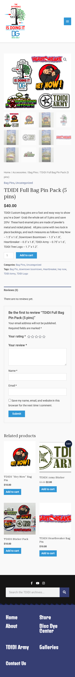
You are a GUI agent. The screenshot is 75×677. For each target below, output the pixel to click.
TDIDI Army (10, 273)
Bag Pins (33, 172)
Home (7, 172)
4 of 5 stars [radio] (40, 336)
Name (12, 370)
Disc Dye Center (48, 628)
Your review (17, 345)
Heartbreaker (50, 269)
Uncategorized (24, 182)
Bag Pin (14, 269)
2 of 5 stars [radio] (32, 336)
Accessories (19, 172)
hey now (62, 269)
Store (45, 617)
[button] (65, 59)
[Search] (64, 592)
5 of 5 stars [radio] (43, 336)
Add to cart (26, 255)
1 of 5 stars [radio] (28, 336)
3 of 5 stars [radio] (36, 336)
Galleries (48, 647)
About (11, 626)
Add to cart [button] (12, 491)
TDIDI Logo (22, 273)
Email (12, 385)
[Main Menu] (67, 21)
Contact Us (16, 663)
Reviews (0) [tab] (11, 290)
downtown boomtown (30, 269)
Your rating (17, 336)
